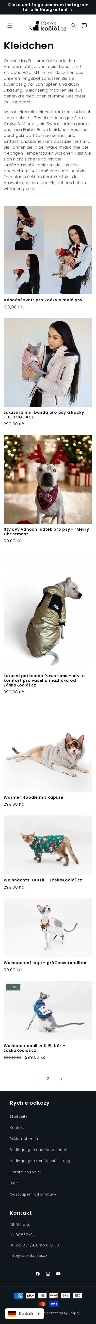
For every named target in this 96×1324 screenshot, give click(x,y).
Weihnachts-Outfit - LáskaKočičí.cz (43, 880)
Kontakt (17, 1127)
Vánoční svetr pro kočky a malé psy (43, 300)
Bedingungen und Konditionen (38, 1149)
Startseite (19, 1116)
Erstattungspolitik (26, 1172)
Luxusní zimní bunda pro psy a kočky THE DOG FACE (44, 414)
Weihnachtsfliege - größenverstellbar (45, 962)
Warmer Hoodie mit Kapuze (34, 797)
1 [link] (34, 1078)
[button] (9, 25)
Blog (14, 1183)
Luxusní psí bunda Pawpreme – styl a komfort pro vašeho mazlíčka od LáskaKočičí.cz (44, 680)
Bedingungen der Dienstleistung (40, 1160)
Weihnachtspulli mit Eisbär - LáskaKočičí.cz (34, 1048)
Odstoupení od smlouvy (33, 1194)
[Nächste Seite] (61, 1078)
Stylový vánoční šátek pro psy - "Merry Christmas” (46, 531)
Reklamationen (24, 1138)
